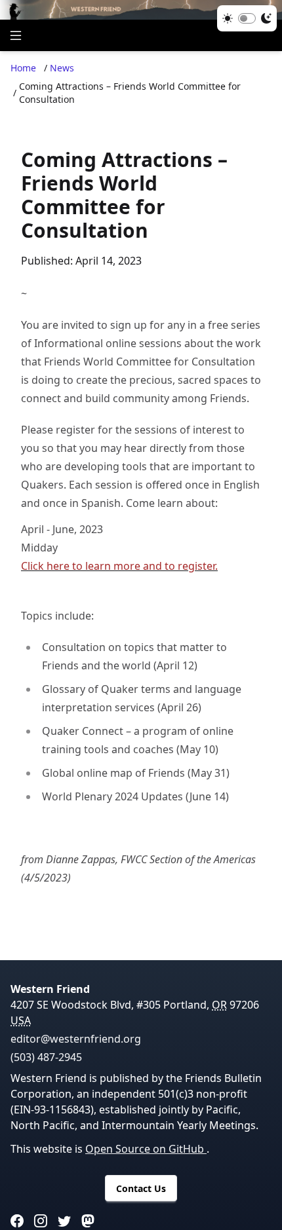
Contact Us (141, 1188)
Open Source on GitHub (146, 1149)
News (62, 68)
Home (23, 68)
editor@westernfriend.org (75, 1039)
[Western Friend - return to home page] (141, 10)
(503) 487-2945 (46, 1057)
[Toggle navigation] (15, 35)
